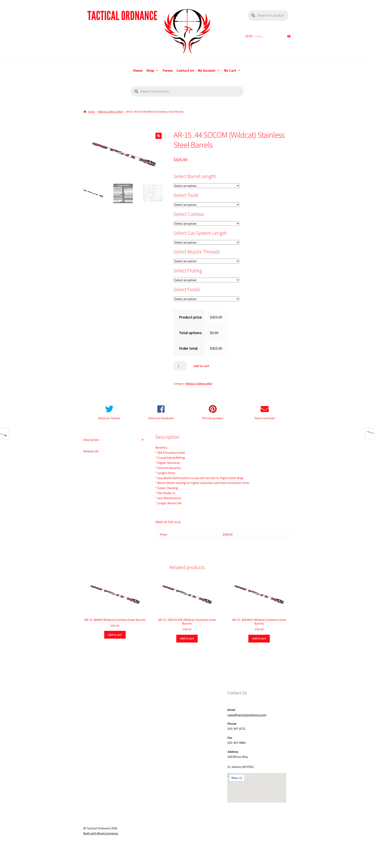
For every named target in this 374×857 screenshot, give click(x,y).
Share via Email (265, 418)
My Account (206, 70)
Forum (168, 70)
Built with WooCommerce (100, 833)
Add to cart (201, 366)
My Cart (230, 70)
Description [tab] (91, 440)
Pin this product (212, 418)
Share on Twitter (109, 418)
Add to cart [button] (115, 634)
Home (137, 70)
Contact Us (185, 70)
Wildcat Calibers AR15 (110, 111)
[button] (158, 136)
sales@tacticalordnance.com (247, 715)
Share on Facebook (160, 418)
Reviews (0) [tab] (90, 451)
